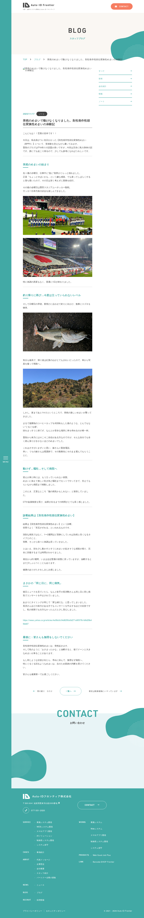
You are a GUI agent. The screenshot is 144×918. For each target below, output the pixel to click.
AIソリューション (44, 835)
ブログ (37, 59)
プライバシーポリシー (32, 911)
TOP (25, 59)
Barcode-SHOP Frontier (103, 861)
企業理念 (40, 864)
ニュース (40, 885)
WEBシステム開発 (45, 826)
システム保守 (42, 844)
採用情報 (40, 900)
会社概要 (40, 868)
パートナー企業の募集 (46, 877)
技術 (101, 78)
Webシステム (96, 828)
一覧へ (69, 691)
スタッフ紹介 (42, 873)
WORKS (82, 822)
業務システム (96, 822)
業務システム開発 (44, 822)
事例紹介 (40, 852)
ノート (101, 101)
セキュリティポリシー (55, 911)
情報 (101, 93)
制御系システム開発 (45, 840)
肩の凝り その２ (44, 691)
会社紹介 (102, 86)
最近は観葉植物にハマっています (103, 691)
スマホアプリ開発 (44, 831)
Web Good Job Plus (102, 855)
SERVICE (27, 822)
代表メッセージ (43, 859)
